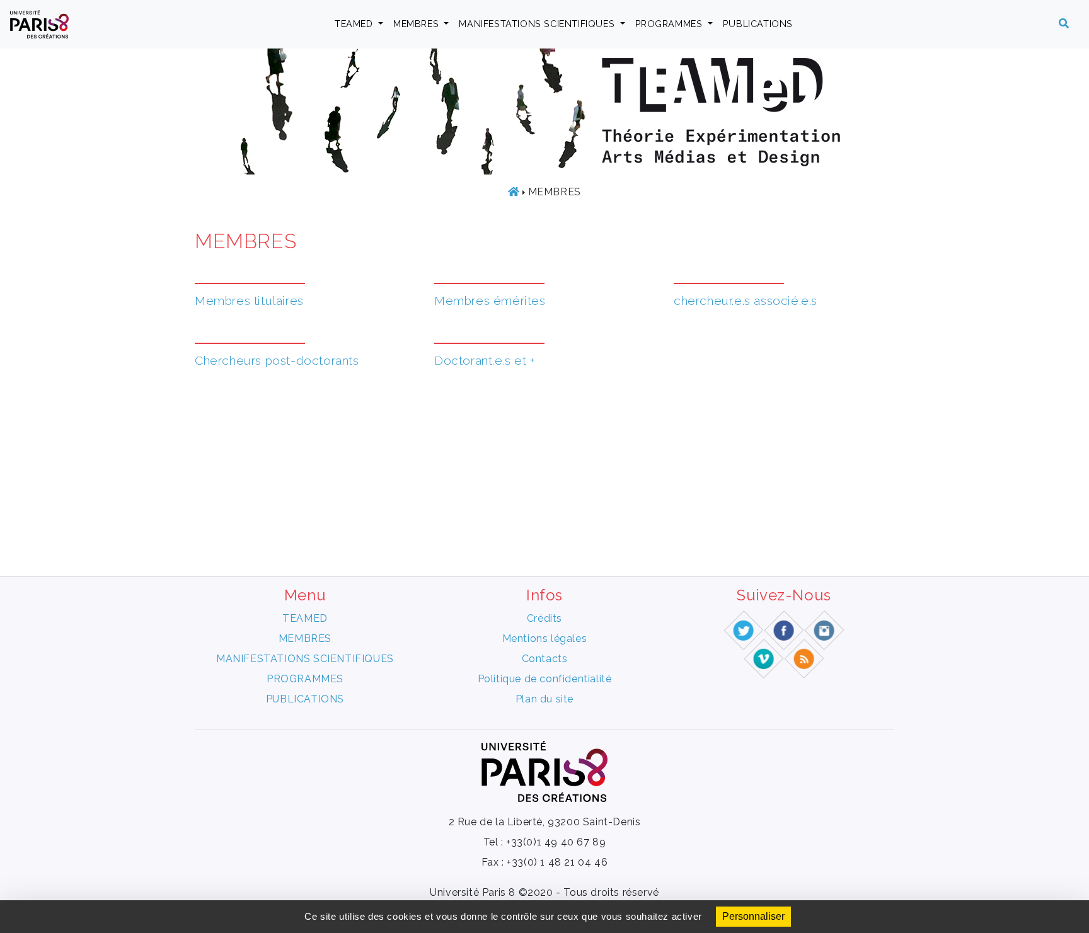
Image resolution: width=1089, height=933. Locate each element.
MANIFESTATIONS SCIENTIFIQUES (538, 23)
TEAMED (355, 23)
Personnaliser (753, 916)
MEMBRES (417, 23)
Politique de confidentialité (545, 679)
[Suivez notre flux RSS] (804, 658)
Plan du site (544, 699)
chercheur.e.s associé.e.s (745, 300)
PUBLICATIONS (758, 23)
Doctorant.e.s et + (485, 360)
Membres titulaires (249, 300)
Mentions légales (544, 638)
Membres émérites (490, 300)
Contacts (545, 659)
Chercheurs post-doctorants (277, 360)
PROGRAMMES (670, 23)
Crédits (544, 618)
